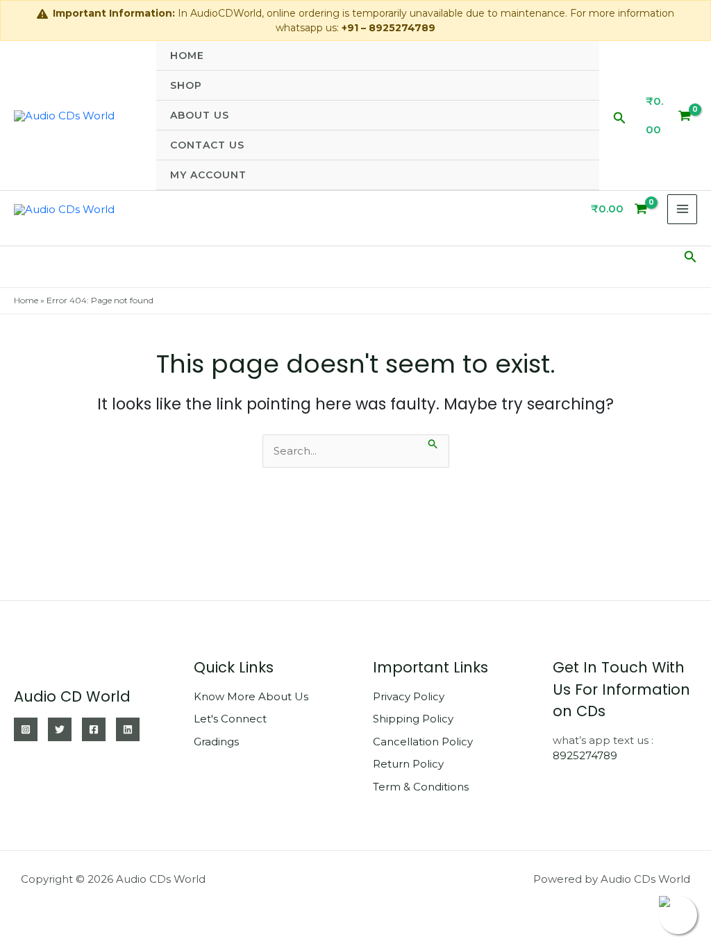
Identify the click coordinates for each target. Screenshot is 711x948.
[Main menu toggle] (682, 209)
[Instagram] (25, 729)
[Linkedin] (128, 729)
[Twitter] (60, 729)
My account (208, 175)
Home (187, 55)
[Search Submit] (433, 442)
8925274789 (585, 755)
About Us (199, 115)
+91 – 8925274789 (388, 28)
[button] (619, 115)
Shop (186, 85)
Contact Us (207, 145)
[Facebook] (94, 729)
